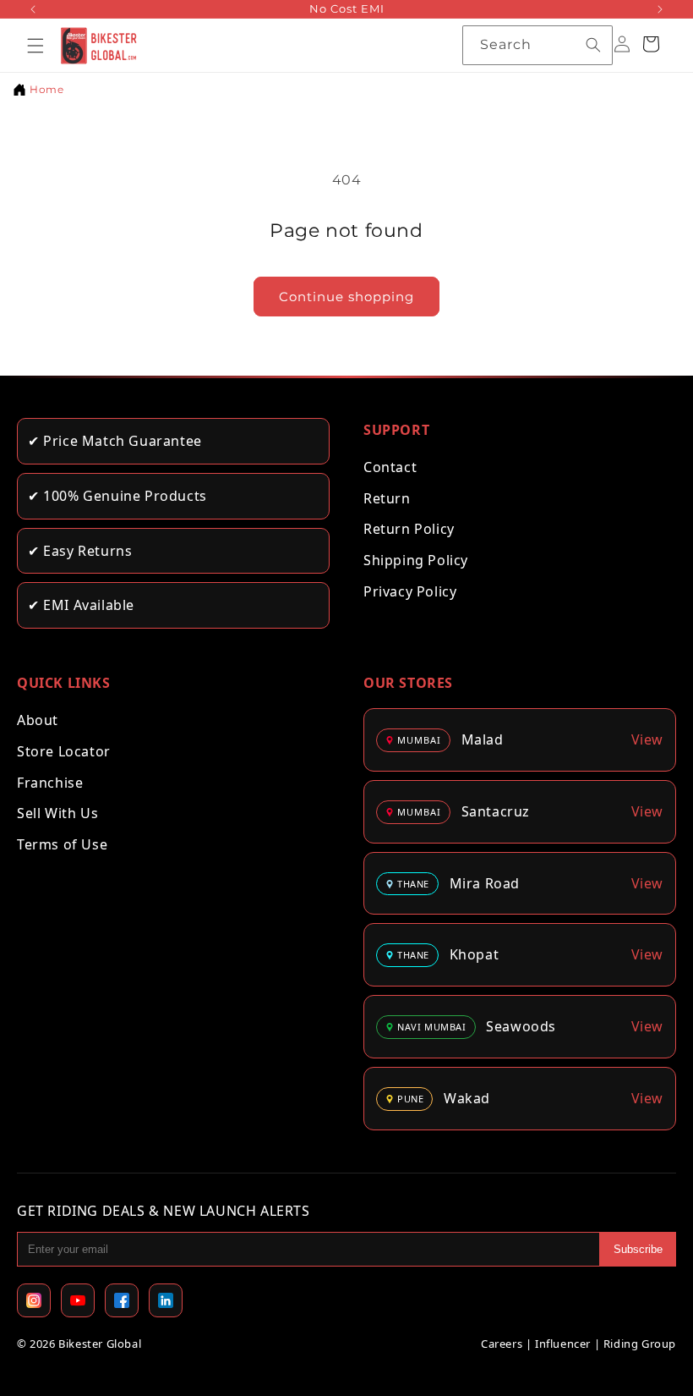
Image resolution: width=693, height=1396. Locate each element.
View (647, 739)
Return (387, 498)
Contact (390, 467)
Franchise (50, 782)
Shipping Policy (415, 560)
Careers (501, 1343)
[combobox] (537, 45)
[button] (35, 45)
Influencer (563, 1343)
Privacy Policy (409, 591)
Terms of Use (62, 844)
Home (46, 89)
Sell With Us (57, 813)
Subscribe (638, 1249)
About (37, 720)
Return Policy (409, 528)
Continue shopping (346, 297)
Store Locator (64, 751)
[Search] (593, 44)
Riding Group (639, 1343)
